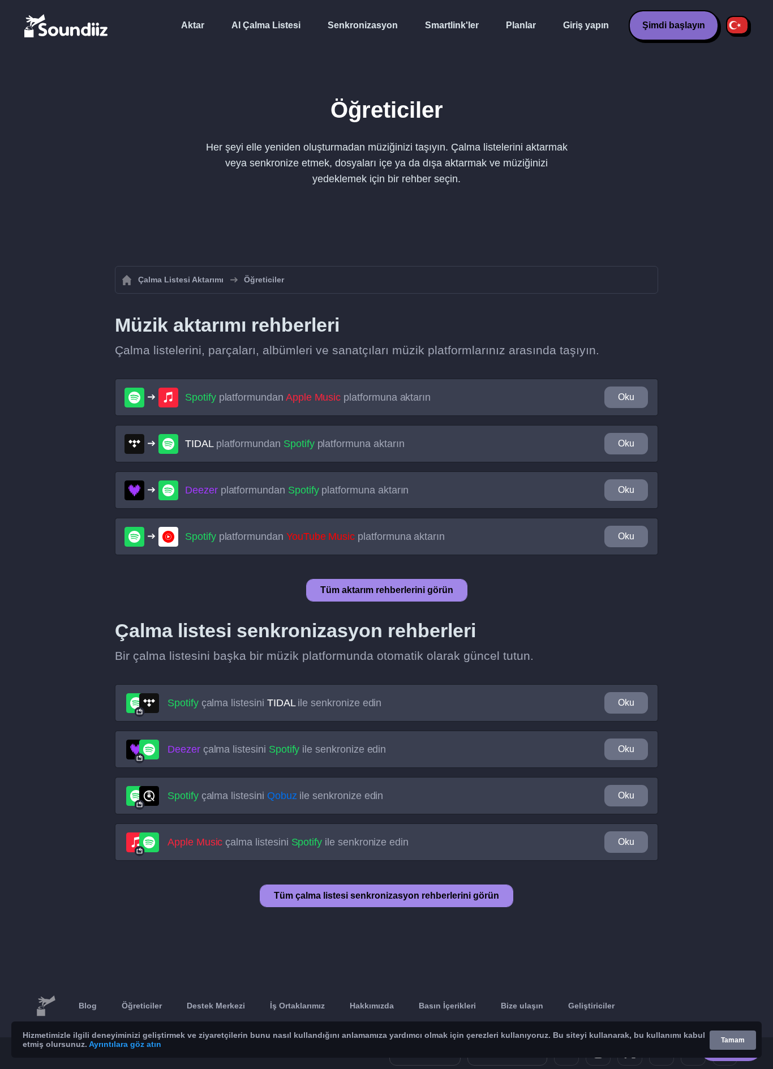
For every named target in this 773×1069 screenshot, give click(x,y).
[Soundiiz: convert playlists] (46, 1006)
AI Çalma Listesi (265, 25)
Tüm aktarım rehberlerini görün (386, 590)
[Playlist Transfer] (66, 25)
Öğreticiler (142, 1005)
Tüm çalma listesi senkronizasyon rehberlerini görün (386, 895)
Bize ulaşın (522, 1005)
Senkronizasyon (363, 25)
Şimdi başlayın (673, 25)
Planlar (521, 25)
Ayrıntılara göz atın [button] (125, 1044)
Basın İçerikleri (447, 1005)
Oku (626, 397)
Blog (88, 1005)
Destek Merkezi (216, 1005)
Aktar (192, 25)
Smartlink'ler (452, 25)
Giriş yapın (586, 25)
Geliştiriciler (591, 1005)
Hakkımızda (372, 1005)
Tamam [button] (733, 1040)
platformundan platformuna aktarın (308, 397)
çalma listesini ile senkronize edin (274, 703)
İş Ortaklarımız (297, 1005)
